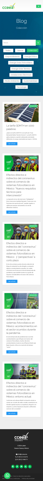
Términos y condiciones (13, 478)
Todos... (8, 50)
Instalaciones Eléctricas (21, 75)
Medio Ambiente (12, 81)
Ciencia (20, 50)
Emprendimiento (12, 56)
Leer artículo (12, 143)
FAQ (3, 478)
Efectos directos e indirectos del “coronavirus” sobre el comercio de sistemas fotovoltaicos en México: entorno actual (21, 389)
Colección (32, 50)
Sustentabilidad (30, 81)
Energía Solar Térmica (21, 69)
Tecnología (21, 87)
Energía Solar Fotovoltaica (21, 63)
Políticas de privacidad (28, 478)
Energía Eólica (30, 56)
